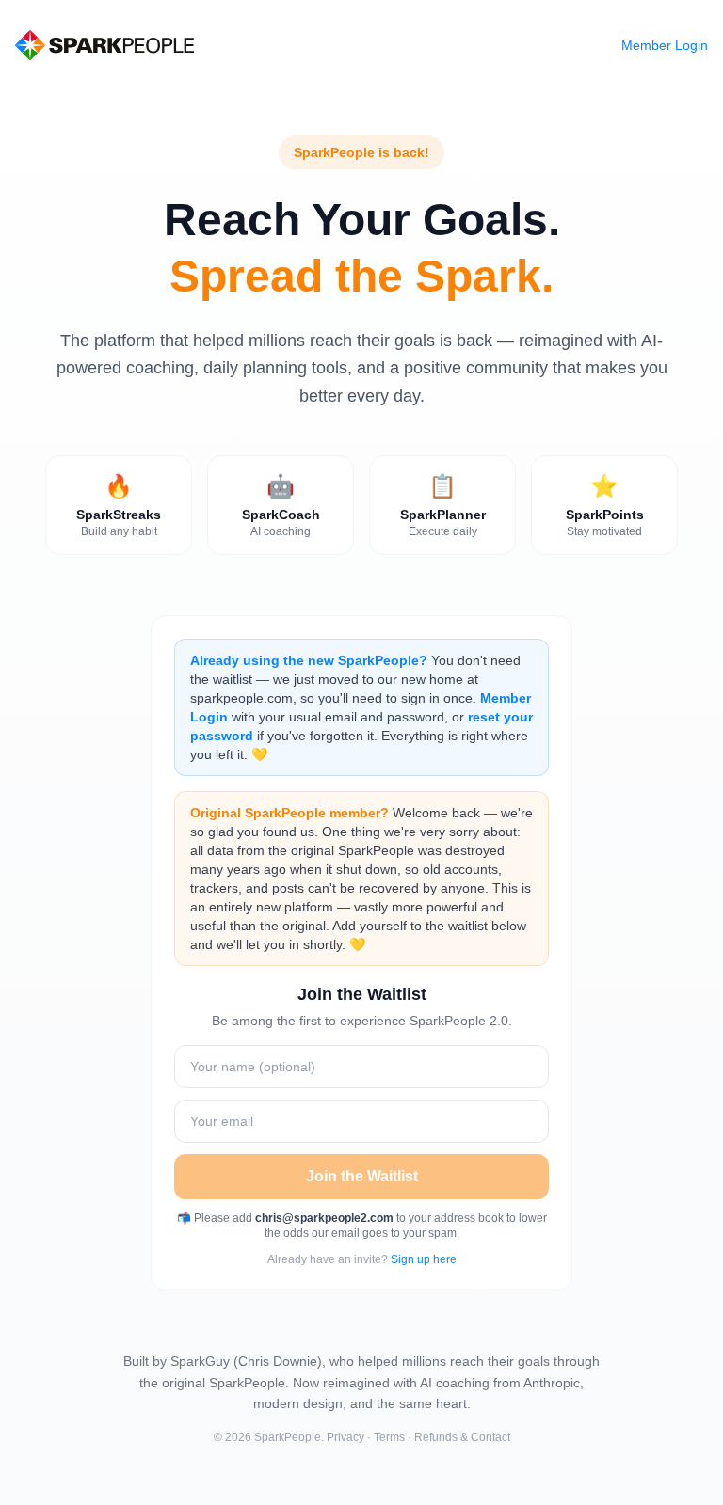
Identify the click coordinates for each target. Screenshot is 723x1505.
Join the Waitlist (362, 1176)
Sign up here (424, 1259)
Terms (389, 1437)
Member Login (664, 45)
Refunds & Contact (462, 1437)
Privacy (345, 1437)
